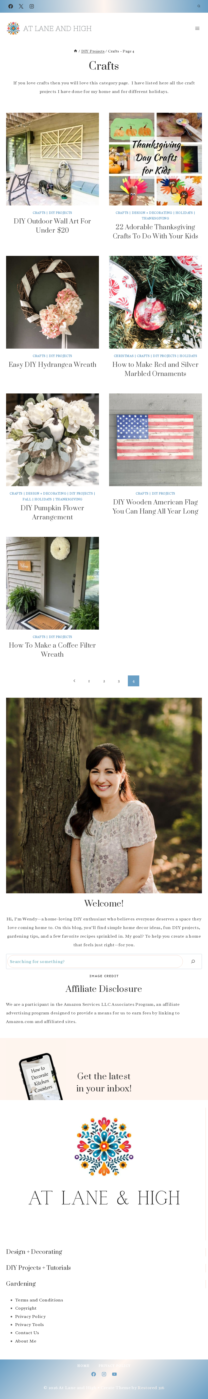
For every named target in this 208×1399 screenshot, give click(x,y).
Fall (27, 499)
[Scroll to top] (195, 1379)
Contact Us (27, 1332)
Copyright (26, 1308)
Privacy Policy (30, 1316)
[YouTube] (114, 1374)
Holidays (184, 213)
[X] (21, 6)
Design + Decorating (152, 213)
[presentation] (52, 159)
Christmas (124, 356)
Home (83, 1366)
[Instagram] (31, 6)
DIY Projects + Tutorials (38, 1268)
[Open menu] (197, 28)
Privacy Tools (29, 1324)
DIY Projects (60, 213)
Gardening (21, 1284)
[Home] (75, 51)
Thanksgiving (155, 218)
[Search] (193, 961)
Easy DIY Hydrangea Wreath (53, 365)
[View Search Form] (199, 6)
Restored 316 (151, 1387)
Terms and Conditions (39, 1300)
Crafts (39, 213)
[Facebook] (10, 6)
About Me (25, 1341)
